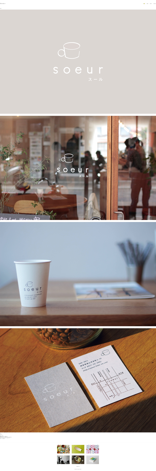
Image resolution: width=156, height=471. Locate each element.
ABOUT (151, 3)
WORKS (144, 3)
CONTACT (154, 3)
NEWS (147, 3)
